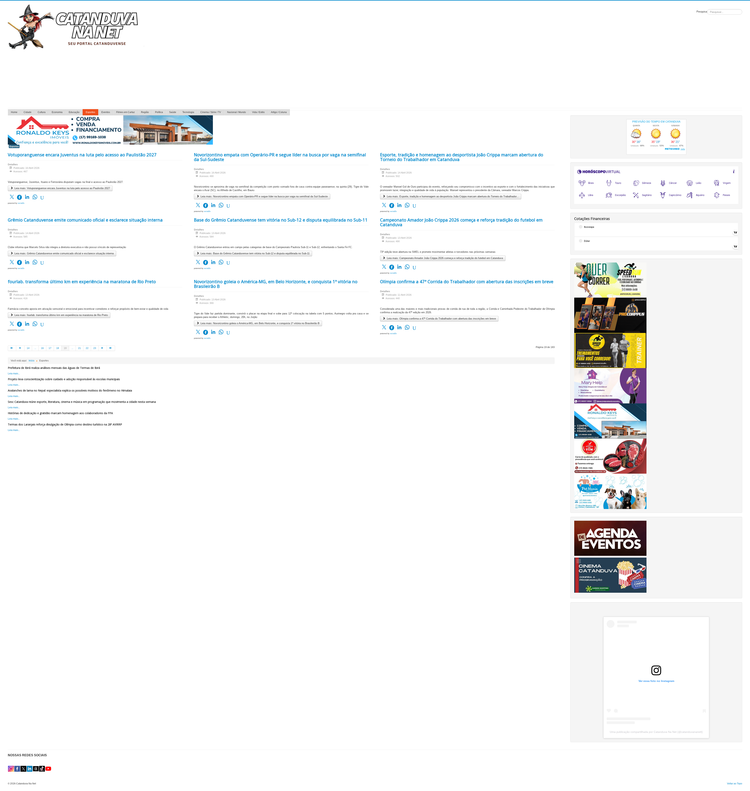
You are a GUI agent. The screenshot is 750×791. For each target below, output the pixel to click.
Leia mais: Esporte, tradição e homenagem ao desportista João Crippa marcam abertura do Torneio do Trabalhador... (452, 196)
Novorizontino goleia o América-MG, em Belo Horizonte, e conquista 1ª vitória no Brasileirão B (275, 283)
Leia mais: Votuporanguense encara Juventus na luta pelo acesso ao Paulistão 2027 (62, 188)
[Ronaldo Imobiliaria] (610, 420)
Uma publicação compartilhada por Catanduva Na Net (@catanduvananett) (656, 731)
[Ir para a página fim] (111, 348)
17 (50, 348)
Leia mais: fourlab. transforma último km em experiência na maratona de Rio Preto (61, 315)
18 (57, 348)
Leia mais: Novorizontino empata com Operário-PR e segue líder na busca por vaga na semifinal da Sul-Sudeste (264, 196)
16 (42, 348)
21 (79, 348)
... (35, 348)
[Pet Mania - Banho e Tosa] (610, 491)
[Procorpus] (610, 315)
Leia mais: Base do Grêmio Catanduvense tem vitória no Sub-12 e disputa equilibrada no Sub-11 (255, 253)
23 (94, 348)
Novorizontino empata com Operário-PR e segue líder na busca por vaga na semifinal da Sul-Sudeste (280, 157)
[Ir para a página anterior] (20, 348)
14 (28, 348)
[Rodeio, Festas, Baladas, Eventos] (610, 538)
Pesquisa (701, 11)
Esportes (14, 146)
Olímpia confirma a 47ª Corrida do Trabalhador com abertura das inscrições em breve (466, 281)
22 (87, 348)
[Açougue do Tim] (610, 456)
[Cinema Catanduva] (610, 575)
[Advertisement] (375, 78)
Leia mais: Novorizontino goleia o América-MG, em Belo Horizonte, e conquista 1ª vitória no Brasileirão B (260, 323)
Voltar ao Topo (734, 783)
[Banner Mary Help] (610, 385)
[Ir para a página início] (12, 348)
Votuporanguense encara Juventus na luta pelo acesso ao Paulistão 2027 (82, 154)
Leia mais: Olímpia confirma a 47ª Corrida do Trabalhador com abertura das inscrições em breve (441, 318)
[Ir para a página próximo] (103, 348)
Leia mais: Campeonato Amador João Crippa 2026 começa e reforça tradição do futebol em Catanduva (444, 258)
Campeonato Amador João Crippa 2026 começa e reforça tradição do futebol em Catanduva (461, 222)
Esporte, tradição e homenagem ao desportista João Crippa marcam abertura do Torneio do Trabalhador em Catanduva (461, 157)
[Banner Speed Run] (610, 279)
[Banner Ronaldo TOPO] (110, 129)
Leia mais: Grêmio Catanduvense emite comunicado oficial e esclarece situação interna (64, 253)
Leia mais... (14, 373)
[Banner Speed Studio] (610, 350)
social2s (21, 203)
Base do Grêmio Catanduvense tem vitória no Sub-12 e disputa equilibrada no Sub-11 (281, 220)
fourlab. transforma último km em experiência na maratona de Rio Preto (82, 281)
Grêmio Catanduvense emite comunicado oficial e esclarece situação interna (85, 220)
